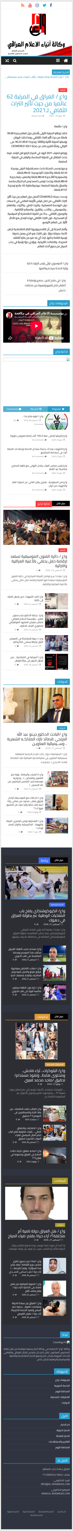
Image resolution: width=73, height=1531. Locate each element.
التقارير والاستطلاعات (59, 1441)
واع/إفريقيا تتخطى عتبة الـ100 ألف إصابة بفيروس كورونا (38, 435)
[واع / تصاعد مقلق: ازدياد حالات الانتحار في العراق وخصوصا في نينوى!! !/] (54, 1149)
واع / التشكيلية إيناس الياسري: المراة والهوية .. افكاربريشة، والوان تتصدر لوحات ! (24, 824)
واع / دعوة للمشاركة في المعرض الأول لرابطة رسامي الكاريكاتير (26, 640)
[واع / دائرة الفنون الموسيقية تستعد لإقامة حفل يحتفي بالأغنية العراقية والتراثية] (36, 512)
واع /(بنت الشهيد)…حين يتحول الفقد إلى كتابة (25, 598)
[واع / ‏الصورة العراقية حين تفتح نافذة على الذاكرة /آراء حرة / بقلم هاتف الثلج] (54, 1282)
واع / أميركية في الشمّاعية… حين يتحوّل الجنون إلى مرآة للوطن (26, 659)
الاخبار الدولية (63, 1430)
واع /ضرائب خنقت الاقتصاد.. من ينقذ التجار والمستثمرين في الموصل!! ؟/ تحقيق (25, 1112)
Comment (12, 409)
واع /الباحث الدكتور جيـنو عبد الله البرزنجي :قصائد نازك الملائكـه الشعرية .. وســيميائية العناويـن (37, 738)
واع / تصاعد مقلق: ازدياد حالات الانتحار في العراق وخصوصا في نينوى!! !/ (25, 1154)
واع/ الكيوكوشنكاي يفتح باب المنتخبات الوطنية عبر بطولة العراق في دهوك (38, 915)
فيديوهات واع (62, 1380)
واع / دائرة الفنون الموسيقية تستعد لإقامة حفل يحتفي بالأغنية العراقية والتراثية (38, 561)
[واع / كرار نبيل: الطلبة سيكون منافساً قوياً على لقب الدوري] (54, 985)
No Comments (38, 440)
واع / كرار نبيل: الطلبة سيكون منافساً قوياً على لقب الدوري (26, 989)
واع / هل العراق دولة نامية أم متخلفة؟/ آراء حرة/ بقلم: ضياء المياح (36, 1233)
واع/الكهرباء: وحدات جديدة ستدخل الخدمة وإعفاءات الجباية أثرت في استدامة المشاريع (37, 451)
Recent (34, 409)
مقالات (60, 1225)
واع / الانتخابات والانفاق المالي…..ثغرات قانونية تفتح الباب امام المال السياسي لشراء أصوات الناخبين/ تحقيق (24, 1133)
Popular (56, 409)
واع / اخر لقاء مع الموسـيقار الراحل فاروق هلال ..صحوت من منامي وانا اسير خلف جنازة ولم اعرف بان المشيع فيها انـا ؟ (25, 803)
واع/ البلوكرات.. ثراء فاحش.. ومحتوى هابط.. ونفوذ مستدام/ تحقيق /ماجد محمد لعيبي (39, 1075)
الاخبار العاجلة (63, 1436)
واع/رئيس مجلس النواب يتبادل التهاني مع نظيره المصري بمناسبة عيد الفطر (39, 467)
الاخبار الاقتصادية (46, 1511)
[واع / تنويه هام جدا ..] (56, 414)
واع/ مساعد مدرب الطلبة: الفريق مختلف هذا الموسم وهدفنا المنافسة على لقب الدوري (25, 952)
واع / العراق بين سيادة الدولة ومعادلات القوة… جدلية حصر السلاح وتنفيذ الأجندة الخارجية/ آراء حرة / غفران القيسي (26, 1308)
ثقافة (62, 90)
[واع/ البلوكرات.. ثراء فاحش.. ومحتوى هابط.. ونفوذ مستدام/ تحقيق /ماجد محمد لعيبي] (36, 1024)
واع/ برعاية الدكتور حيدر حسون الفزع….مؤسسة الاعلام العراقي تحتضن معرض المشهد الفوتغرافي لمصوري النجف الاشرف (26, 620)
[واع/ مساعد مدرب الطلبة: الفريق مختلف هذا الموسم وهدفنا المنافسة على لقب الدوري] (54, 947)
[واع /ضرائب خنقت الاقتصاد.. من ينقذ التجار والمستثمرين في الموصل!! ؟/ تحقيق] (54, 1107)
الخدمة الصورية (62, 1385)
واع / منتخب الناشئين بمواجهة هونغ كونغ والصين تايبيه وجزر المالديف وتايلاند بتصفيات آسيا (26, 972)
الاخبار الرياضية (57, 905)
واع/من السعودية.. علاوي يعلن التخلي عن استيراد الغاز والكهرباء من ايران (39, 484)
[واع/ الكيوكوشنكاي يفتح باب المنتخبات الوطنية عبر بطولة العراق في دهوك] (36, 868)
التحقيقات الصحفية (55, 1064)
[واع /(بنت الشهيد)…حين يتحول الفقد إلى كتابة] (56, 595)
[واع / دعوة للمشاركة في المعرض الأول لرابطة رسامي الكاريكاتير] (56, 637)
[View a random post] (7, 60)
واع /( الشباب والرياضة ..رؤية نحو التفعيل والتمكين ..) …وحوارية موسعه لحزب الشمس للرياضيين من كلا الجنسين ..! (25, 779)
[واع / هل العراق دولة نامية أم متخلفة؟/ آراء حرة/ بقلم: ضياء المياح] (36, 1188)
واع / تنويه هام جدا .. (32, 416)
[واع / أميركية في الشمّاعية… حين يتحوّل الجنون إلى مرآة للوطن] (56, 655)
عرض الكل (61, 503)
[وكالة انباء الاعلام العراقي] (66, 61)
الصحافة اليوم (62, 1391)
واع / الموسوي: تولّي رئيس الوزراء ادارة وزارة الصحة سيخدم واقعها (47, 266)
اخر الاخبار (65, 1424)
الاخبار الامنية (29, 1511)
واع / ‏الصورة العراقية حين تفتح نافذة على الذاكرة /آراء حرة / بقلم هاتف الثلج (25, 1287)
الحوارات (62, 728)
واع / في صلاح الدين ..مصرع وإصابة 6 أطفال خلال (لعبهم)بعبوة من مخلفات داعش (45, 285)
